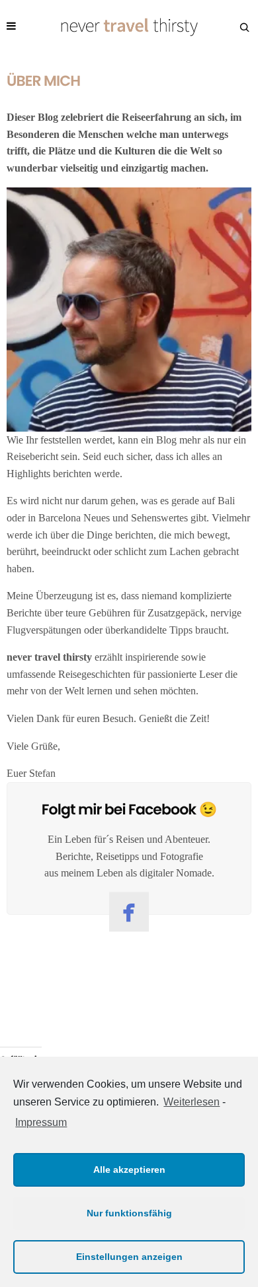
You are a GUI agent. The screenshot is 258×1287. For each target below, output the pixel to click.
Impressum (41, 1122)
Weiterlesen (191, 1101)
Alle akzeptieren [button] (129, 1169)
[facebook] (129, 911)
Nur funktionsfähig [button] (129, 1213)
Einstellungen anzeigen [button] (129, 1256)
